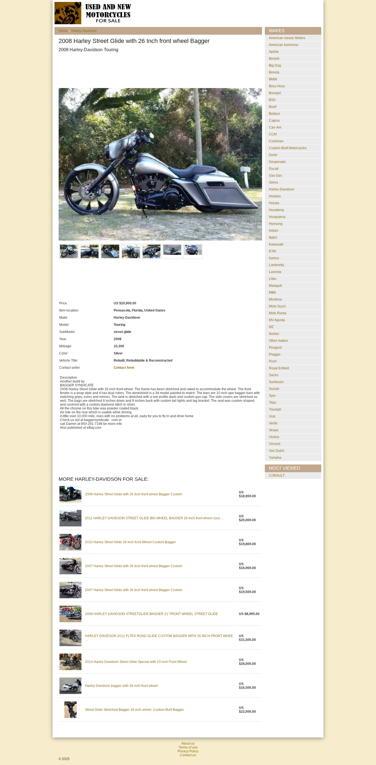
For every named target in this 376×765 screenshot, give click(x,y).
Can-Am (275, 127)
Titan (272, 403)
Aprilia (274, 52)
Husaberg (276, 210)
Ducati (274, 169)
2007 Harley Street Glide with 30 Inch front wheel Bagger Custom (133, 590)
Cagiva (274, 120)
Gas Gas (275, 175)
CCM (273, 134)
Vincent (274, 444)
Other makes (278, 341)
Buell (273, 107)
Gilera (273, 182)
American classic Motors (287, 38)
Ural (272, 416)
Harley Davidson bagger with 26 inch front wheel (121, 686)
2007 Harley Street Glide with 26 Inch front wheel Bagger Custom (133, 566)
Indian (273, 231)
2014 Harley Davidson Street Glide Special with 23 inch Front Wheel (136, 662)
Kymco (274, 258)
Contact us (188, 755)
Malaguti (275, 286)
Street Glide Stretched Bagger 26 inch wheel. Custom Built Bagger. (134, 710)
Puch (273, 361)
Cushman (276, 141)
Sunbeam (276, 382)
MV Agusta (277, 320)
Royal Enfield (279, 368)
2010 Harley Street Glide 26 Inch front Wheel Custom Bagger (130, 542)
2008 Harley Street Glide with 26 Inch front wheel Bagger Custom (133, 494)
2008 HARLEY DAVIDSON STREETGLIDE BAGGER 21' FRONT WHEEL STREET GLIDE (151, 614)
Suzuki (274, 389)
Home (63, 31)
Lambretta (276, 265)
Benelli (274, 59)
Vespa (273, 430)
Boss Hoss (277, 86)
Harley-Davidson (84, 31)
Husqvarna (277, 217)
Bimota (274, 72)
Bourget (275, 93)
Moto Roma (277, 313)
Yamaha (275, 458)
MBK (272, 292)
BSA (272, 100)
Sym (272, 396)
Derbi (273, 155)
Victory (274, 437)
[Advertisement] (159, 70)
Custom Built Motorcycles (288, 148)
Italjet (273, 237)
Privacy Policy (188, 751)
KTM (272, 251)
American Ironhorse (283, 45)
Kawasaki (276, 244)
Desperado (277, 162)
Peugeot (275, 347)
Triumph (275, 409)
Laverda (275, 272)
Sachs (273, 375)
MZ (271, 327)
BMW (273, 79)
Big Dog (275, 65)
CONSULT (277, 475)
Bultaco (274, 114)
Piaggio (274, 354)
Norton (274, 334)
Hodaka (275, 196)
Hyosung (275, 224)
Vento (273, 423)
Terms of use (188, 747)
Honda (274, 203)
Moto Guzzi (277, 306)
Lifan (272, 279)
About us (188, 743)
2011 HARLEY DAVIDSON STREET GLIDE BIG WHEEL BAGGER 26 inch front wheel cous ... (154, 518)
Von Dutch (276, 451)
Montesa (275, 299)
